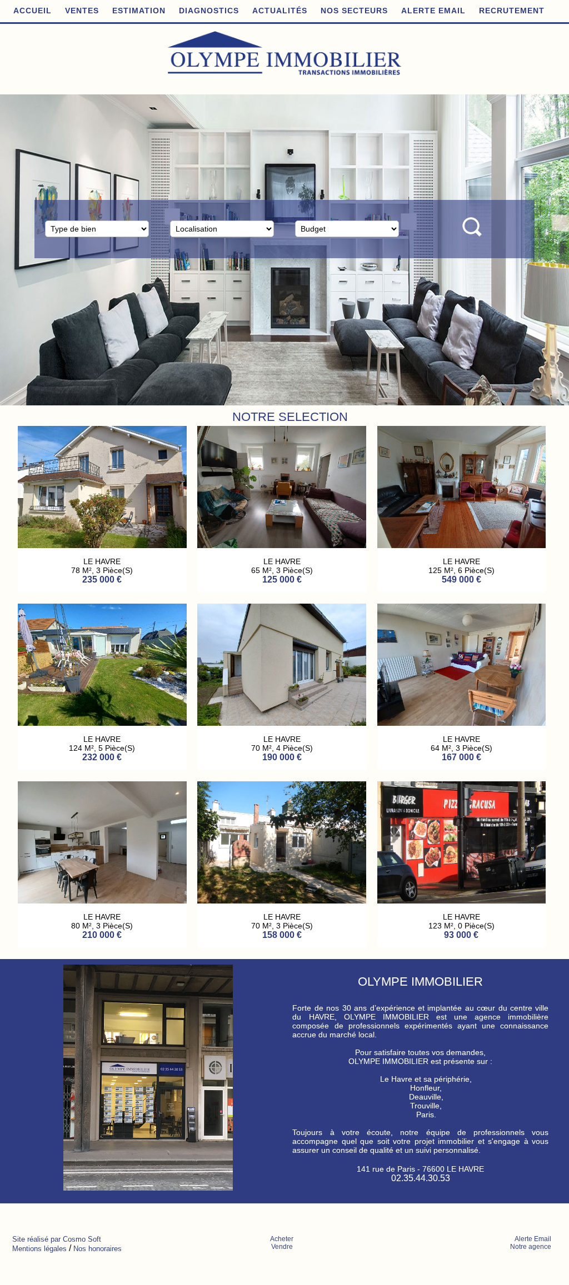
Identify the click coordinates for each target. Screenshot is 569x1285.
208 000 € (282, 935)
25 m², (442, 748)
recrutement (512, 10)
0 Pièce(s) (296, 748)
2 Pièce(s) (474, 570)
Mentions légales (39, 1248)
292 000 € (102, 579)
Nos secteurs (354, 10)
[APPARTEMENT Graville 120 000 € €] (461, 545)
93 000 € (281, 757)
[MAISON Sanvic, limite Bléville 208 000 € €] (281, 900)
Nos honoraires (97, 1248)
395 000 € (102, 935)
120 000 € (461, 579)
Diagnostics (209, 10)
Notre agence (530, 1247)
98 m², (82, 570)
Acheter (281, 1239)
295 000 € (102, 757)
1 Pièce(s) (474, 748)
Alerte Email (433, 10)
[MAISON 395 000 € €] (102, 900)
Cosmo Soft (82, 1239)
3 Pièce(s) (114, 570)
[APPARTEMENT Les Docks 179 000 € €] (281, 545)
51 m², (442, 570)
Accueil (32, 10)
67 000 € (461, 757)
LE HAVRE (102, 561)
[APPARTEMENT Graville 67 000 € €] (461, 722)
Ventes (82, 10)
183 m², (82, 925)
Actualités (279, 10)
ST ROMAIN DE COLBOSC (102, 916)
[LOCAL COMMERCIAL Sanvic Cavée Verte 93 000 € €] (281, 722)
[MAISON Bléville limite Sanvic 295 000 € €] (102, 722)
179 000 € (282, 579)
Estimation (139, 10)
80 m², (262, 925)
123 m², (82, 748)
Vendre (282, 1247)
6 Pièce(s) (116, 748)
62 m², (262, 570)
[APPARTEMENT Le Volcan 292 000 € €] (102, 545)
